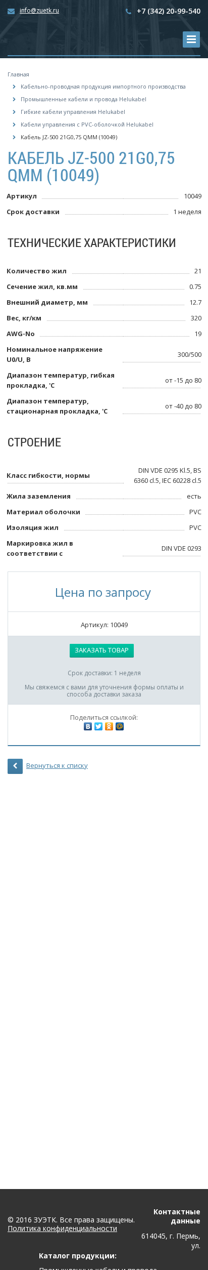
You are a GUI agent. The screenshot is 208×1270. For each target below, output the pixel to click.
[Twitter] (98, 726)
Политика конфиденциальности (62, 1228)
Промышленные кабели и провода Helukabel (83, 99)
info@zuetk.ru (39, 10)
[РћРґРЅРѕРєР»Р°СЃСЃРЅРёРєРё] (109, 726)
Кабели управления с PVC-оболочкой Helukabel (87, 124)
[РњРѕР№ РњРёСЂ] (120, 726)
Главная (18, 74)
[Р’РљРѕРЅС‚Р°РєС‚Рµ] (88, 726)
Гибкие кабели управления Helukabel (73, 111)
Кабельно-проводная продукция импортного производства (103, 86)
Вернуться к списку (57, 765)
